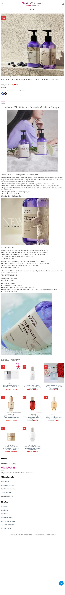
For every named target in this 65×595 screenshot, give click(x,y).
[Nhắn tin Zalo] (61, 583)
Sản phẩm (23, 90)
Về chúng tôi (5, 481)
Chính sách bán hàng (7, 485)
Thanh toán (4, 510)
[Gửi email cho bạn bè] (5, 93)
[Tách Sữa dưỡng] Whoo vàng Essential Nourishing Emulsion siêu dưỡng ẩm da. (54, 417)
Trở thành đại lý (6, 528)
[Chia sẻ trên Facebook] (2, 93)
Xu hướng (4, 506)
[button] (2, 4)
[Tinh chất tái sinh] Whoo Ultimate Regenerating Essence (11, 416)
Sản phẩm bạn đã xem (8, 525)
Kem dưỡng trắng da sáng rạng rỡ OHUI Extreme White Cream (11, 386)
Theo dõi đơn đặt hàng (8, 521)
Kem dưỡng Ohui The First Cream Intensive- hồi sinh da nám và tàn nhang (11, 448)
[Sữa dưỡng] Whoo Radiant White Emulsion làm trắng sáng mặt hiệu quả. (32, 387)
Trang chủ (4, 77)
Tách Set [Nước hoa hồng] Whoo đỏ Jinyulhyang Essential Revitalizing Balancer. (32, 417)
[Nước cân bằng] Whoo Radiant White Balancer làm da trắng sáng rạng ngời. (32, 448)
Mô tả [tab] (3, 103)
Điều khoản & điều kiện (8, 489)
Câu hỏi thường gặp (7, 496)
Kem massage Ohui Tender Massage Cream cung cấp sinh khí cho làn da (54, 387)
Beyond (25, 77)
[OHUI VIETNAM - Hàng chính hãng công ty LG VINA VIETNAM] (32, 3)
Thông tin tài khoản (7, 517)
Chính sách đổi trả (6, 492)
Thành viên (4, 514)
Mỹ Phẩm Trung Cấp (15, 77)
